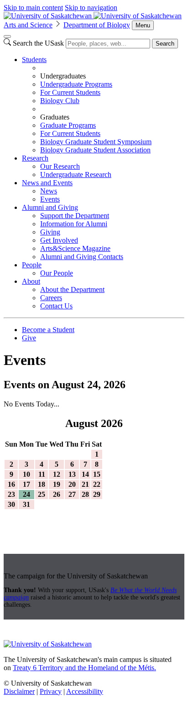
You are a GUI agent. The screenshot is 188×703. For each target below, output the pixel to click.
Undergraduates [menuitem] (63, 76)
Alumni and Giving (50, 207)
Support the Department (74, 215)
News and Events (47, 183)
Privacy (51, 691)
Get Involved (59, 240)
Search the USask (38, 43)
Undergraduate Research (75, 174)
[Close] (7, 36)
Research (35, 158)
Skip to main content (33, 7)
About (31, 281)
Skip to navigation (91, 7)
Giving (50, 232)
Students (34, 59)
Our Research (60, 166)
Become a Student (48, 329)
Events (50, 199)
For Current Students (70, 92)
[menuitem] (103, 105)
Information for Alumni (73, 224)
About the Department (72, 289)
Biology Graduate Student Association (95, 150)
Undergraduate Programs (76, 84)
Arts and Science (28, 25)
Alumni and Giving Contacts (81, 256)
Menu (143, 25)
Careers (51, 298)
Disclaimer (19, 691)
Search (165, 43)
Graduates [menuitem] (54, 117)
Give (29, 338)
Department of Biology (96, 25)
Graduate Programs (68, 125)
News (48, 191)
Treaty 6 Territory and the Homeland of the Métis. (84, 668)
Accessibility (84, 691)
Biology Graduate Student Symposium (95, 142)
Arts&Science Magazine (75, 248)
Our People (56, 273)
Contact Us (56, 306)
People (32, 265)
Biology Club (59, 100)
